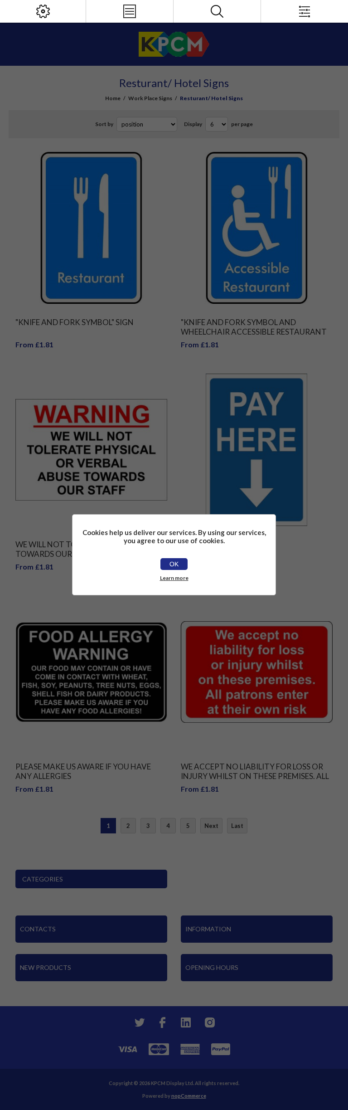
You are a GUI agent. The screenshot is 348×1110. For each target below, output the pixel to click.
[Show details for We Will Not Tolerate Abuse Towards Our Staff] (91, 450)
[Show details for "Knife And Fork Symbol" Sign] (91, 228)
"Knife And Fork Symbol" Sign (74, 322)
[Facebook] (162, 1022)
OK (174, 564)
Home (113, 98)
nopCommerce (188, 1096)
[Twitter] (138, 1022)
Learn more (174, 577)
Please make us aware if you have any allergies (83, 771)
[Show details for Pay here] (257, 450)
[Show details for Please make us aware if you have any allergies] (91, 672)
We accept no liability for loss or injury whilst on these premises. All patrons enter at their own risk (255, 776)
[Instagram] (209, 1022)
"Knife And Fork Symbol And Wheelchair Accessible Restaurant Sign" (254, 331)
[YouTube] (186, 1022)
